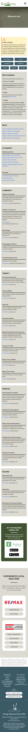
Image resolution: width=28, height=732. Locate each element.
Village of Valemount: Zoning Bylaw (11, 138)
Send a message (21, 677)
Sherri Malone (14, 642)
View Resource (6, 203)
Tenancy (5, 67)
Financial (14, 67)
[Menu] (25, 3)
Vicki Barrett (14, 647)
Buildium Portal (12, 96)
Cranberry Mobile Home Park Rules (11, 155)
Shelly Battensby (14, 609)
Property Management (7, 681)
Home (7, 677)
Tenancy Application (7, 178)
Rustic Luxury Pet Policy (8, 180)
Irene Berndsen (14, 638)
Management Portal (13, 696)
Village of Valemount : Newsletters (11, 131)
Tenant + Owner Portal (13, 693)
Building (23, 67)
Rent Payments (7, 59)
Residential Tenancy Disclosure (10, 175)
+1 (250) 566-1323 (20, 681)
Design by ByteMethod (12, 720)
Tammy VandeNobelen (14, 634)
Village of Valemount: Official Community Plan (13, 135)
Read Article (5, 365)
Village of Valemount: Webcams (10, 133)
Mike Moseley (14, 614)
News (20, 59)
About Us (7, 679)
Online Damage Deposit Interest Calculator (13, 129)
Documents (7, 63)
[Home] (8, 3)
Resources (7, 686)
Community (21, 63)
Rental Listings (7, 684)
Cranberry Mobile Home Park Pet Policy (12, 157)
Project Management (7, 683)
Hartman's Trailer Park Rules (9, 159)
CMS (19, 720)
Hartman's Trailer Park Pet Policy (10, 162)
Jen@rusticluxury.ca (21, 679)
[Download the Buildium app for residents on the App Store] (14, 550)
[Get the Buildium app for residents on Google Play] (14, 554)
